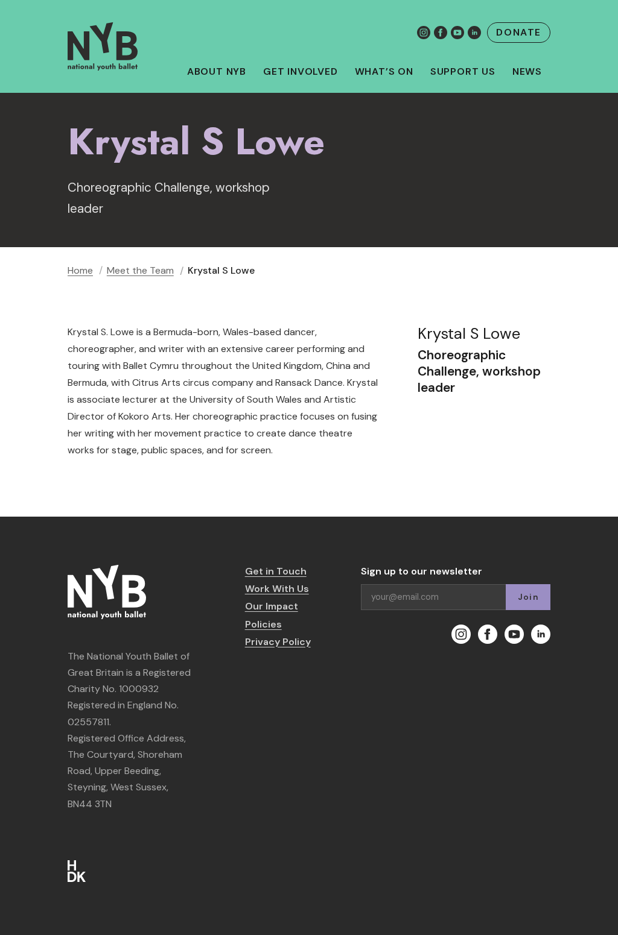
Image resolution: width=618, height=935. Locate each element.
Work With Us (277, 588)
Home (80, 270)
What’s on (384, 72)
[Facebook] (440, 32)
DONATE (518, 32)
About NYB (216, 72)
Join (528, 597)
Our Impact (271, 606)
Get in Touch (276, 571)
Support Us (462, 72)
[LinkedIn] (474, 32)
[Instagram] (423, 32)
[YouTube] (457, 32)
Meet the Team (140, 270)
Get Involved (300, 72)
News (527, 72)
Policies (263, 624)
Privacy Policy (278, 641)
